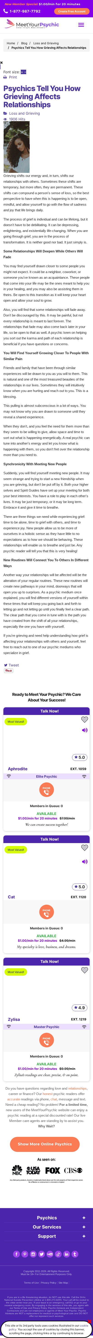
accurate (13, 1099)
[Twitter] (41, 1254)
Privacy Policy (48, 1282)
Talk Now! (49, 711)
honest (48, 1094)
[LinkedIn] (66, 1254)
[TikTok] (58, 1254)
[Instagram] (33, 1254)
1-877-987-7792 (25, 11)
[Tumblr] (75, 1254)
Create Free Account (72, 11)
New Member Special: (21, 4)
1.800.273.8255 (53, 1300)
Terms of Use (31, 1282)
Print (13, 77)
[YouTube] (49, 1254)
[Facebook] (16, 1254)
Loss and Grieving (24, 113)
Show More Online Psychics (45, 1144)
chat (54, 1099)
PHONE (46, 788)
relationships (77, 1088)
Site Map (63, 1282)
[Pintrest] (24, 1254)
